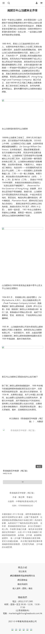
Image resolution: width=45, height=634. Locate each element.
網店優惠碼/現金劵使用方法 (22, 575)
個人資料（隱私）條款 (22, 588)
